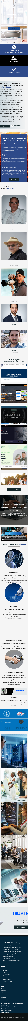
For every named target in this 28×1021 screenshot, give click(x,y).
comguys (3, 1017)
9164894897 (5, 1012)
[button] (26, 2)
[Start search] (23, 2)
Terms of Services (9, 1019)
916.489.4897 (14, 61)
